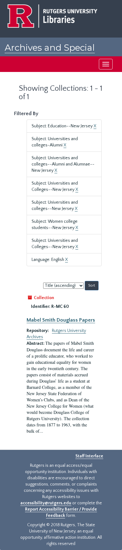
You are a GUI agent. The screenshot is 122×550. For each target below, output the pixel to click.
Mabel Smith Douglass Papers (61, 320)
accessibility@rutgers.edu (45, 503)
